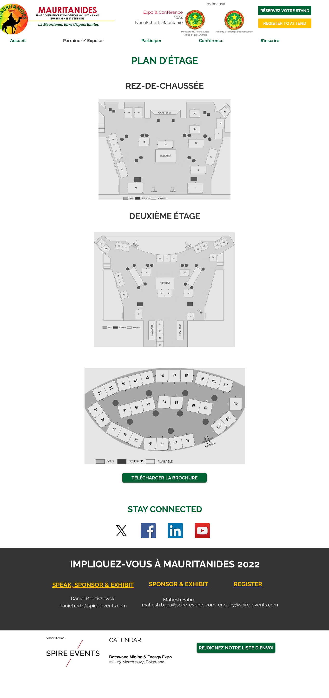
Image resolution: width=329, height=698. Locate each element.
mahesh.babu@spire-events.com (178, 605)
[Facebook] (148, 530)
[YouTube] (202, 530)
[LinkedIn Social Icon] (175, 530)
